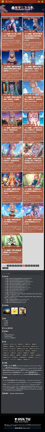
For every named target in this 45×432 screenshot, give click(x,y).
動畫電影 (12, 355)
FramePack (22, 382)
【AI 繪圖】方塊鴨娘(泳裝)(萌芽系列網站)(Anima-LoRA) (33, 191)
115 (37, 265)
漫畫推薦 (33, 344)
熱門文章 (6, 323)
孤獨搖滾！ (13, 387)
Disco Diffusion (5, 382)
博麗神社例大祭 (6, 357)
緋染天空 (5, 348)
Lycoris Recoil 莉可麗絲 (14, 384)
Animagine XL (12, 380)
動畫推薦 (5, 344)
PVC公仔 (5, 359)
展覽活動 (20, 344)
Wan (38, 384)
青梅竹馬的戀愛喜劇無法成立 (18, 390)
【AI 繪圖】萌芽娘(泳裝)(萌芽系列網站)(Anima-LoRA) (33, 222)
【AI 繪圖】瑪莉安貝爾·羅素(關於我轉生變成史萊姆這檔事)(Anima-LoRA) (12, 69)
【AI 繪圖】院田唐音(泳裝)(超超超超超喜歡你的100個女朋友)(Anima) (18, 278)
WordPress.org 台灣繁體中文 (10, 337)
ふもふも (12, 359)
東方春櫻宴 (14, 357)
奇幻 (9, 387)
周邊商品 (27, 344)
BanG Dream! (19, 350)
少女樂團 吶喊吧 (23, 387)
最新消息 (27, 350)
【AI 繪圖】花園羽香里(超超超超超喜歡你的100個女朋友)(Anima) (17, 283)
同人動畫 (31, 355)
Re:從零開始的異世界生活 (33, 384)
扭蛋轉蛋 (19, 359)
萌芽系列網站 (20, 389)
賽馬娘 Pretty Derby (34, 348)
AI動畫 (12, 31)
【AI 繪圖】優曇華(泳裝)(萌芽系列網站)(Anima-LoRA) (11, 191)
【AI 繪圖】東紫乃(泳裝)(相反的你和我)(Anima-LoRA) (15, 302)
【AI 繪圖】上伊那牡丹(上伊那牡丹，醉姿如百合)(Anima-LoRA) (12, 160)
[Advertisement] (22, 402)
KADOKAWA (9, 384)
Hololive (33, 382)
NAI (23, 384)
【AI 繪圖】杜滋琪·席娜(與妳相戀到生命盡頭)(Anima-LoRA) (16, 286)
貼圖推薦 (5, 346)
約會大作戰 (14, 389)
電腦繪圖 (30, 374)
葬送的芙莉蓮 (25, 389)
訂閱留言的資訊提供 (8, 336)
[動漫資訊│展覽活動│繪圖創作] (22, 10)
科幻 (12, 389)
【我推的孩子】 (8, 386)
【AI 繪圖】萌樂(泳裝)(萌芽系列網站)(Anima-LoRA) (12, 222)
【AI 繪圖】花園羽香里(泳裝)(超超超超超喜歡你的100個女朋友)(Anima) (18, 281)
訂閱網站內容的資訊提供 (9, 334)
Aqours (26, 380)
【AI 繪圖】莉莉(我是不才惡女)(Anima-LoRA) (13, 292)
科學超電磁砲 (9, 389)
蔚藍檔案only (26, 359)
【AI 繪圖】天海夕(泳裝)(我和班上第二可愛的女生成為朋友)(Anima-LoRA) (33, 160)
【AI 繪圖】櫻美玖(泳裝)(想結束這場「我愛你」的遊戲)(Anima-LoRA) (33, 69)
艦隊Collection (34, 346)
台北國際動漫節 (22, 357)
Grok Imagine (28, 382)
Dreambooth (11, 382)
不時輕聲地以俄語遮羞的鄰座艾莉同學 (26, 386)
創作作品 (5, 31)
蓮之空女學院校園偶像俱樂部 (32, 389)
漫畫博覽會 (30, 357)
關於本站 (6, 325)
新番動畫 (18, 355)
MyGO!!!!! (20, 384)
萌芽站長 (11, 17)
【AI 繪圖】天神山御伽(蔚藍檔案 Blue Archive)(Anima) (12, 252)
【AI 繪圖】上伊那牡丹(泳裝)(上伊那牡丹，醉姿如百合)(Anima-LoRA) (33, 130)
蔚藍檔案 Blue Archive (11, 246)
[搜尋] (41, 273)
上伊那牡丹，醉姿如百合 (15, 386)
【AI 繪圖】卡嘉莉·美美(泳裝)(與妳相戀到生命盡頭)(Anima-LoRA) (17, 287)
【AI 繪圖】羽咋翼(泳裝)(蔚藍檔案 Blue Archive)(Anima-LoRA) (16, 299)
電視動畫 (5, 355)
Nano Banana (26, 384)
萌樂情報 (11, 346)
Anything (21, 380)
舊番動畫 (24, 355)
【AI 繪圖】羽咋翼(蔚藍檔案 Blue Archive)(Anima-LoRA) (15, 300)
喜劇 (7, 387)
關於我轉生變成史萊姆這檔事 (9, 390)
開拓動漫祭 (38, 355)
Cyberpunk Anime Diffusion (33, 380)
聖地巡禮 (33, 350)
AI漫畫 (9, 365)
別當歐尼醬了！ (38, 386)
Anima (4, 380)
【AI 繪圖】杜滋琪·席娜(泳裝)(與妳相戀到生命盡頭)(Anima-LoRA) (17, 284)
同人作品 (17, 346)
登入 (5, 333)
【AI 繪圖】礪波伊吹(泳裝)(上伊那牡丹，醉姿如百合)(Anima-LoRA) (33, 99)
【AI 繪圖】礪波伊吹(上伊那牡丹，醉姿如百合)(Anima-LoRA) (12, 130)
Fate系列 (12, 348)
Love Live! (11, 350)
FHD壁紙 (16, 382)
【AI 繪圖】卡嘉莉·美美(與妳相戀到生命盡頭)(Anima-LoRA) (16, 289)
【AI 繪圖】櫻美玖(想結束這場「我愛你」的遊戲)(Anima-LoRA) (12, 99)
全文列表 (6, 320)
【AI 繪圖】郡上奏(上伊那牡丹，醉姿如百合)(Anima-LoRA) (12, 36)
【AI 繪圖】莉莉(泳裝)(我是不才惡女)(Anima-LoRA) (14, 290)
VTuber (4, 350)
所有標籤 (6, 322)
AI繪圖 (8, 31)
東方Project (25, 346)
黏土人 (37, 357)
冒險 (34, 386)
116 (4, 268)
